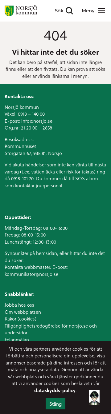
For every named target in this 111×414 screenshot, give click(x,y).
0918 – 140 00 (31, 113)
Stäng (55, 403)
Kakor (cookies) (20, 318)
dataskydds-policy (55, 390)
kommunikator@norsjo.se (31, 274)
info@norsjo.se (36, 120)
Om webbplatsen (23, 312)
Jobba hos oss (19, 304)
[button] (94, 399)
